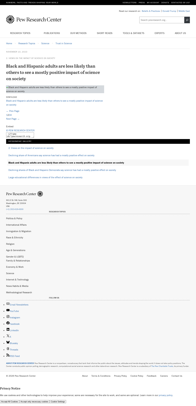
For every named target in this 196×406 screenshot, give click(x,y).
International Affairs (16, 224)
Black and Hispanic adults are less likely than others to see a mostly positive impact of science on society (66, 162)
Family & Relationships (18, 260)
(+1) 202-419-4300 (14, 209)
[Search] (187, 20)
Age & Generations (15, 250)
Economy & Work (15, 266)
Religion (10, 243)
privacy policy (166, 395)
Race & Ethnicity (14, 237)
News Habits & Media (17, 285)
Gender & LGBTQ (15, 256)
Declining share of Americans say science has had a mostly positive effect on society (51, 155)
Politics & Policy (14, 218)
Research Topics (20, 33)
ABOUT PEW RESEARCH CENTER (20, 363)
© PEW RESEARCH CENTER (20, 130)
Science (10, 273)
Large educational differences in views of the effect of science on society (45, 177)
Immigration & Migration (18, 231)
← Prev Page (12, 110)
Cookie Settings (58, 401)
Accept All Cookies (9, 401)
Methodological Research (19, 292)
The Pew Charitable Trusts (162, 366)
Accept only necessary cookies (34, 401)
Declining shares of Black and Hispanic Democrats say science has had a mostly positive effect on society (62, 169)
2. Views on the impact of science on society (30, 58)
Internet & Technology (17, 279)
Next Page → (13, 118)
